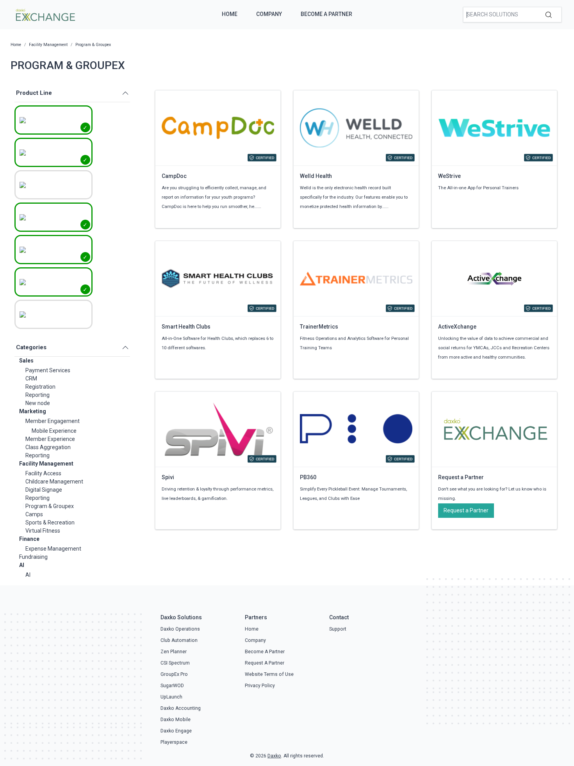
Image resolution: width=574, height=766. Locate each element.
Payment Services (47, 370)
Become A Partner (326, 14)
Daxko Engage (176, 731)
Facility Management (46, 463)
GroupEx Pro (174, 674)
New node (37, 403)
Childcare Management (54, 481)
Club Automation (179, 640)
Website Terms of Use (269, 674)
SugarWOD (172, 685)
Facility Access (43, 473)
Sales (26, 360)
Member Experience (50, 439)
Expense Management (53, 549)
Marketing (32, 411)
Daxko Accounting (180, 708)
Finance (29, 539)
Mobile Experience (54, 431)
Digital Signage (43, 490)
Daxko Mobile (175, 719)
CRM (31, 378)
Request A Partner (264, 663)
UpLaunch (171, 697)
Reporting (37, 395)
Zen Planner (173, 651)
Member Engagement (52, 421)
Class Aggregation (48, 447)
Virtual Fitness (42, 531)
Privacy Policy (260, 685)
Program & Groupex (49, 506)
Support (337, 629)
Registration (40, 387)
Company (269, 14)
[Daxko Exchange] (44, 14)
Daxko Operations (180, 629)
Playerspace (173, 742)
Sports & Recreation (50, 522)
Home (229, 14)
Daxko (274, 756)
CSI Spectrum (175, 663)
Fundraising (33, 557)
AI (21, 565)
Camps (34, 514)
